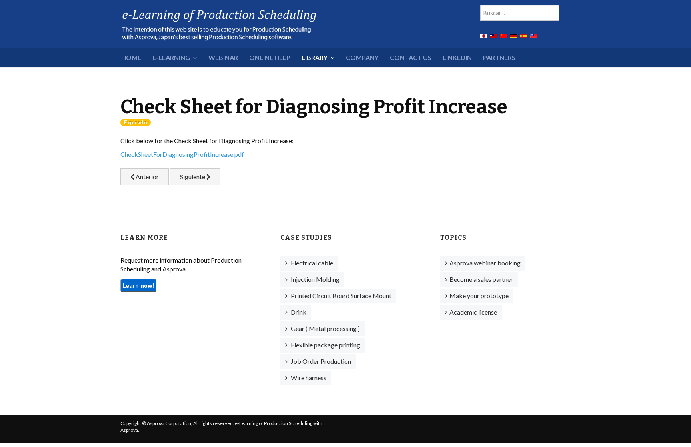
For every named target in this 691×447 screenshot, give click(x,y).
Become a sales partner (481, 279)
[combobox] (519, 13)
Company (362, 57)
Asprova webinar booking (485, 263)
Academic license (473, 312)
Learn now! (138, 285)
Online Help (269, 57)
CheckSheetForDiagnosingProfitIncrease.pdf (182, 154)
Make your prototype (479, 295)
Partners (499, 57)
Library (315, 57)
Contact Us (410, 57)
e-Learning (171, 57)
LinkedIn (457, 57)
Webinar (223, 57)
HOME (131, 57)
